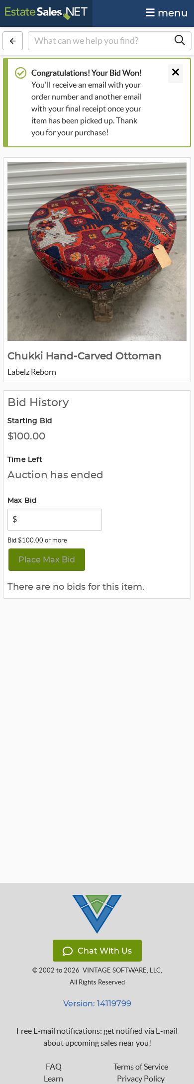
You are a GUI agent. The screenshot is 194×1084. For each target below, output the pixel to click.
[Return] (12, 40)
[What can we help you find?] (180, 40)
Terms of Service (140, 1066)
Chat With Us (105, 951)
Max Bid (22, 500)
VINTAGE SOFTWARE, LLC (122, 970)
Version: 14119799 (97, 1003)
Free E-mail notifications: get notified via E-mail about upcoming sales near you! (97, 1036)
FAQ (54, 1066)
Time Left (24, 459)
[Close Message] (175, 73)
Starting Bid (29, 421)
